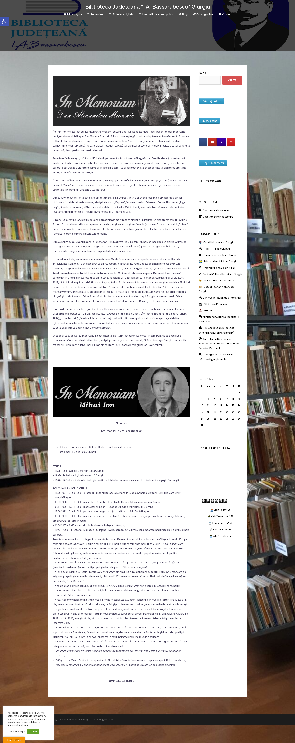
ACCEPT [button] (33, 731)
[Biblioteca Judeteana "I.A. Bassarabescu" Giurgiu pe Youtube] (212, 142)
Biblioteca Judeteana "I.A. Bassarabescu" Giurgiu (147, 6)
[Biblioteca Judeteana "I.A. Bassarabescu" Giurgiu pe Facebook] (203, 142)
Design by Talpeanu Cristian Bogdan (71, 719)
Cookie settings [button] (17, 731)
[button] (4, 21)
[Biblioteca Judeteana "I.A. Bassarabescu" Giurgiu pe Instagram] (231, 142)
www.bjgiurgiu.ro (104, 719)
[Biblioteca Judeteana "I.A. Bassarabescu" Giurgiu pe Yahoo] (221, 142)
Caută (202, 73)
